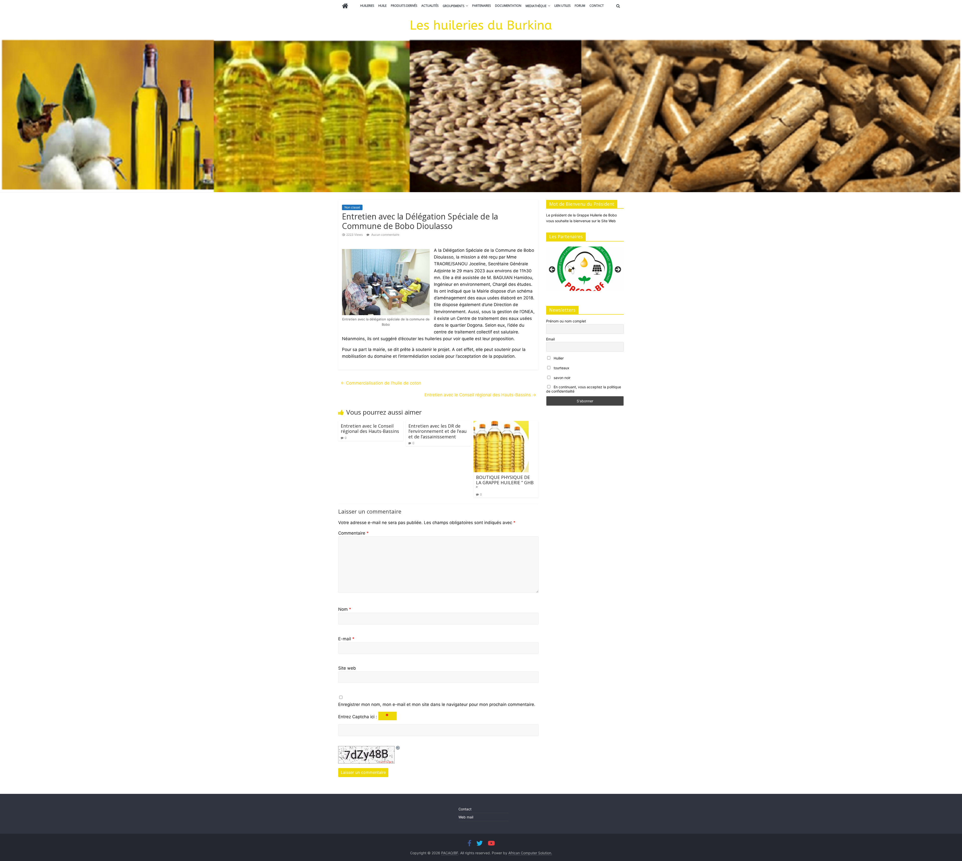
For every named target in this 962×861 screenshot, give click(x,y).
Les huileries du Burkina (481, 25)
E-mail (346, 638)
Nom (344, 609)
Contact (596, 6)
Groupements (453, 6)
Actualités (429, 6)
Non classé (352, 207)
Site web (347, 668)
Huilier (558, 358)
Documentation (508, 6)
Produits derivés (404, 6)
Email (550, 339)
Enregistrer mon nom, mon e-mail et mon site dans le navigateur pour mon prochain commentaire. (436, 704)
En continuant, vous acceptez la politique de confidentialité (583, 389)
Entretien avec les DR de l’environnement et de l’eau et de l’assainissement (437, 431)
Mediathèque (536, 6)
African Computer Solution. (530, 853)
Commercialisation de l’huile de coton (381, 383)
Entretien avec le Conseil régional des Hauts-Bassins (480, 394)
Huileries (367, 6)
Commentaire (353, 533)
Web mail (465, 817)
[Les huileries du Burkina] (345, 6)
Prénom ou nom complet (566, 321)
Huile (382, 6)
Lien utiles (562, 6)
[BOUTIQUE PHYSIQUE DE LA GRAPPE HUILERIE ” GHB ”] (501, 424)
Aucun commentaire (385, 234)
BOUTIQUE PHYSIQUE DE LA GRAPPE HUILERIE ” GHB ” (505, 482)
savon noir (561, 378)
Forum (580, 6)
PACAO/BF (449, 853)
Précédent (552, 270)
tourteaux (561, 368)
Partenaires (481, 6)
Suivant (617, 270)
